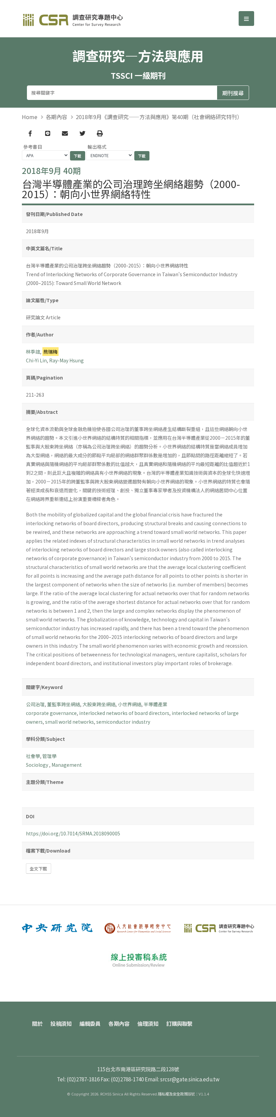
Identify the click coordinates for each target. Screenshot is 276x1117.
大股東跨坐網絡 (98, 704)
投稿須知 (60, 1023)
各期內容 (56, 117)
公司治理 (35, 704)
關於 (37, 1023)
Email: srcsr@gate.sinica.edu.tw (182, 1079)
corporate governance (51, 713)
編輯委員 (89, 1023)
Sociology (37, 764)
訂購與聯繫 (179, 1023)
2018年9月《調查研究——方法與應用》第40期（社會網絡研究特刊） (159, 117)
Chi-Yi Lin (36, 360)
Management (66, 764)
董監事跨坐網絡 (63, 704)
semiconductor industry (123, 721)
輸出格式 (97, 146)
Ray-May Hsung (66, 360)
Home (29, 117)
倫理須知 (147, 1023)
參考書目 (32, 146)
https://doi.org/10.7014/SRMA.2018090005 (73, 833)
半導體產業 (155, 704)
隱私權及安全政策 (172, 1093)
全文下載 (38, 868)
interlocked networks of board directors (124, 713)
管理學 (49, 756)
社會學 (33, 756)
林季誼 (33, 351)
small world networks (69, 721)
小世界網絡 (129, 704)
